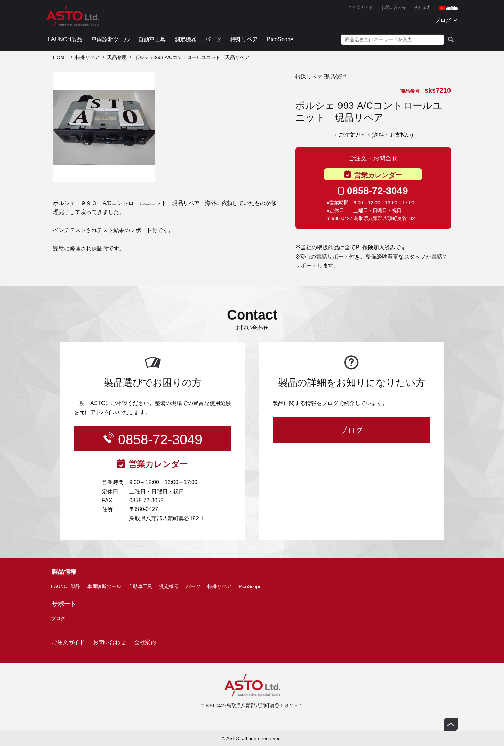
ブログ (443, 20)
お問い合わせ (393, 7)
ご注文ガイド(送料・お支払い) (375, 135)
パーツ (213, 39)
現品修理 (117, 57)
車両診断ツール (110, 39)
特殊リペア (244, 39)
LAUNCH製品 (65, 39)
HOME (60, 57)
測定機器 (185, 39)
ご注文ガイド (360, 7)
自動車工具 (152, 39)
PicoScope (280, 39)
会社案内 (422, 7)
